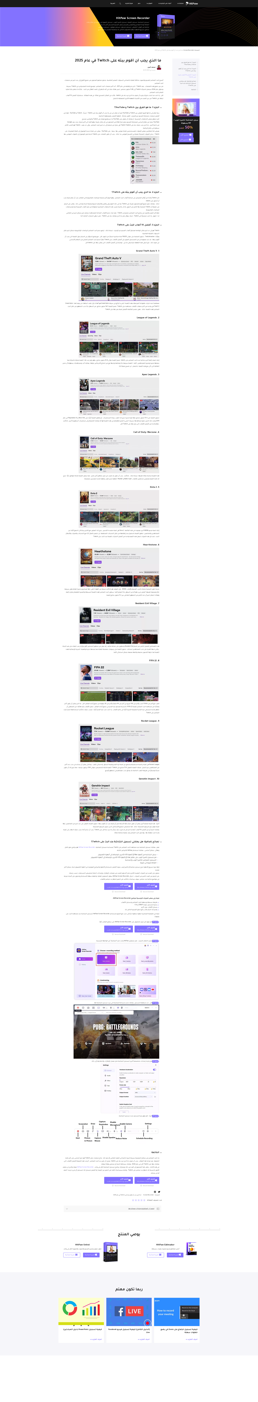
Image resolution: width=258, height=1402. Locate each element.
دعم (139, 3)
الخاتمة (193, 89)
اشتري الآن (185, 135)
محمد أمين (151, 67)
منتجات (181, 3)
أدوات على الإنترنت (165, 3)
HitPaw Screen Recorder (87, 847)
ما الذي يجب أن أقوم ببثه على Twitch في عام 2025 (168, 50)
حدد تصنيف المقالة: (154, 1200)
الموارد (150, 3)
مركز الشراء (129, 3)
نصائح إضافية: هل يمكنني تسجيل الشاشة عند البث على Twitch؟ (187, 83)
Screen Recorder (188, 50)
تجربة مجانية (141, 36)
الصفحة (197, 50)
